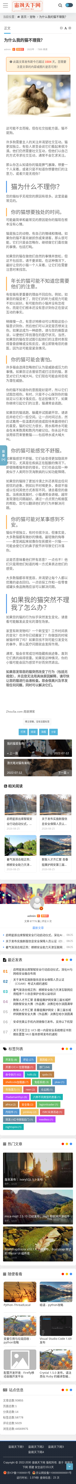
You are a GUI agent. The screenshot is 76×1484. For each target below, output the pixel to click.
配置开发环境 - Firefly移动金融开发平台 (19, 1374)
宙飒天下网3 (56, 1447)
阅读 (33, 732)
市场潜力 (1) (12, 1089)
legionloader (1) (48, 1104)
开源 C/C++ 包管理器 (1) (19, 1067)
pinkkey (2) (29, 1112)
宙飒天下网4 (36, 1452)
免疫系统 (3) (41, 1082)
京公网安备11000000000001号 (54, 1472)
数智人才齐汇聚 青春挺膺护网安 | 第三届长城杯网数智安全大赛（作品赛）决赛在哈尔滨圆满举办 (43, 1014)
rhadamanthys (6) (16, 1097)
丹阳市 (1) (11, 1112)
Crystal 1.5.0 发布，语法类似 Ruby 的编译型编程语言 (55, 1374)
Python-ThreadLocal (17, 1305)
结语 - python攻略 (51, 1305)
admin (13, 49)
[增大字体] (70, 28)
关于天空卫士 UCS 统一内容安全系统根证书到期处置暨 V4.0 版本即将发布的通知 (42, 1032)
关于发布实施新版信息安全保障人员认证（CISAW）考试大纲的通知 (38, 981)
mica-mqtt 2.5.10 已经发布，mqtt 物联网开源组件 (37, 1216)
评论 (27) (28, 1059)
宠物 (32, 17)
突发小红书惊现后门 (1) (19, 1119)
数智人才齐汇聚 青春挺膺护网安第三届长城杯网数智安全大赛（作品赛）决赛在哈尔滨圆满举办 (43, 1004)
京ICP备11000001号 (18, 1472)
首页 (24, 17)
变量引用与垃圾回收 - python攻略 (17, 1340)
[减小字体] (61, 28)
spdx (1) (47, 1074)
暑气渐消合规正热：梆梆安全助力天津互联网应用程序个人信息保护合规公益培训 (43, 992)
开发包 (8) (11, 1059)
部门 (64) (44, 1067)
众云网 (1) (46, 1089)
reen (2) (30, 1089)
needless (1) (46, 1119)
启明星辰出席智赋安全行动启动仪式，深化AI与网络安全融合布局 (43, 971)
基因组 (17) (46, 1059)
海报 (43, 732)
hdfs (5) (31, 1074)
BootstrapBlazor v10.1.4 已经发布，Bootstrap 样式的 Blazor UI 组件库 (38, 1251)
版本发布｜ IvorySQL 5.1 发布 (24, 1179)
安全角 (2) (27, 1104)
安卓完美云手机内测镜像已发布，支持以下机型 (43, 1022)
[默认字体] (66, 28)
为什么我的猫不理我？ (53, 17)
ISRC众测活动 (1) (52, 1112)
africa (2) (10, 1104)
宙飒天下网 (38, 1462)
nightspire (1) (13, 1127)
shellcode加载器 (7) (16, 1082)
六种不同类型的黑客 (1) (46, 1097)
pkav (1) (59, 1082)
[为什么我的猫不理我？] (39, 95)
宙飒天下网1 (16, 1447)
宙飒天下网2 (36, 1447)
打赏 (23, 732)
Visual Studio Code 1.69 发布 (56, 1340)
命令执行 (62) (13, 1074)
